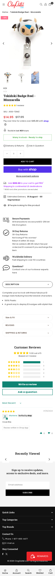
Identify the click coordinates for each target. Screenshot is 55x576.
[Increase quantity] (20, 154)
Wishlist (40, 573)
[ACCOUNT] (45, 4)
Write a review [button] (27, 384)
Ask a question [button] (27, 392)
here (14, 272)
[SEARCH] (41, 4)
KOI (5, 88)
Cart (50, 573)
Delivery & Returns (15, 145)
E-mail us (9, 543)
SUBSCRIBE (27, 492)
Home (5, 12)
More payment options (27, 176)
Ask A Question (36, 145)
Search (28, 573)
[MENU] (4, 4)
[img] (8, 411)
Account (17, 573)
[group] (27, 42)
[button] (51, 43)
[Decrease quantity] (7, 154)
